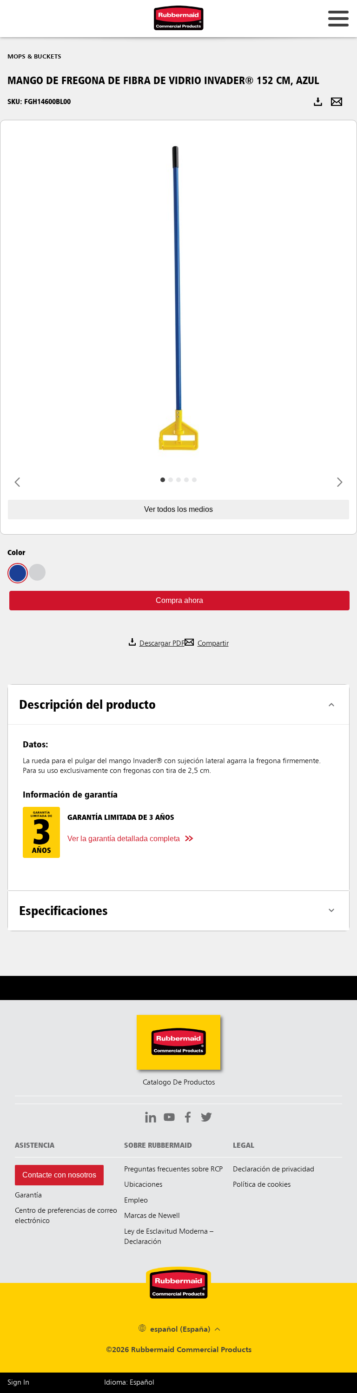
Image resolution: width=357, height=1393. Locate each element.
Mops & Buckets (34, 56)
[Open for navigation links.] (338, 18)
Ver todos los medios (178, 509)
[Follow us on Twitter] (206, 1118)
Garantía (28, 1195)
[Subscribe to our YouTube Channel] (169, 1118)
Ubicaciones (143, 1185)
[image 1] (170, 479)
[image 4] (194, 479)
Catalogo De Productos (179, 1082)
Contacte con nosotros (59, 1175)
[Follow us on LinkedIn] (150, 1118)
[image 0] (162, 479)
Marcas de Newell (152, 1216)
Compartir (213, 643)
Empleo (136, 1200)
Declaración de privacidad (273, 1169)
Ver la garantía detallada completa (123, 839)
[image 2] (178, 479)
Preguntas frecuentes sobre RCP (173, 1169)
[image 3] (186, 479)
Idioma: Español (129, 1382)
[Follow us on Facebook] (187, 1118)
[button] (179, 600)
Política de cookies (262, 1185)
